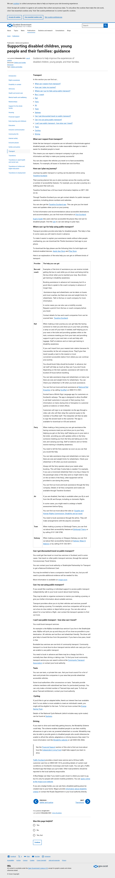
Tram (37, 109)
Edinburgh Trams (79, 529)
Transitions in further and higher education (17, 167)
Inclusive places (14, 143)
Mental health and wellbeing (18, 97)
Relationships (13, 102)
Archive (18, 860)
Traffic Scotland (39, 760)
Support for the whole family (15, 107)
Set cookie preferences (53, 17)
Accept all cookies (14, 17)
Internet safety (13, 138)
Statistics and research (45, 30)
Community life (13, 134)
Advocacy (12, 89)
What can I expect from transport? (48, 84)
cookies (16, 4)
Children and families (16, 67)
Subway (38, 112)
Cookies (32, 860)
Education (12, 125)
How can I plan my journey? (45, 87)
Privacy (64, 860)
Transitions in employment (17, 173)
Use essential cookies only (33, 17)
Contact (25, 860)
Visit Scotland (80, 215)
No (38, 830)
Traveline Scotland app (57, 204)
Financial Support (48, 747)
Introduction (12, 76)
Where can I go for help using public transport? (52, 91)
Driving (37, 134)
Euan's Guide (38, 219)
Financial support (14, 117)
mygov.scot (62, 580)
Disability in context (15, 84)
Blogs (69, 30)
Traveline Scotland (40, 176)
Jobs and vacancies (54, 860)
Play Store (73, 251)
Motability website (60, 740)
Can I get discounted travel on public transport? (53, 116)
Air (36, 105)
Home (9, 36)
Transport (12, 151)
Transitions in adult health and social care (17, 161)
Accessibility (10, 860)
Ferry (37, 102)
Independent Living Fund (51, 750)
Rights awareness (14, 80)
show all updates (57, 813)
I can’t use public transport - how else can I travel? (54, 123)
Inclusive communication (17, 130)
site (54, 222)
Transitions (12, 155)
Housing (11, 112)
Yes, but (40, 835)
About (9, 30)
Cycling (38, 130)
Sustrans (48, 716)
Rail (36, 98)
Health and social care (16, 93)
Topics (16, 30)
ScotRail (63, 390)
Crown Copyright (41, 860)
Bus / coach (39, 95)
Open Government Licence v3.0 (38, 868)
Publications (31, 30)
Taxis (37, 127)
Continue (37, 842)
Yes (38, 825)
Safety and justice (14, 147)
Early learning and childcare (17, 121)
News (22, 30)
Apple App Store (59, 251)
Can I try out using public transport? (48, 120)
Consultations (59, 30)
